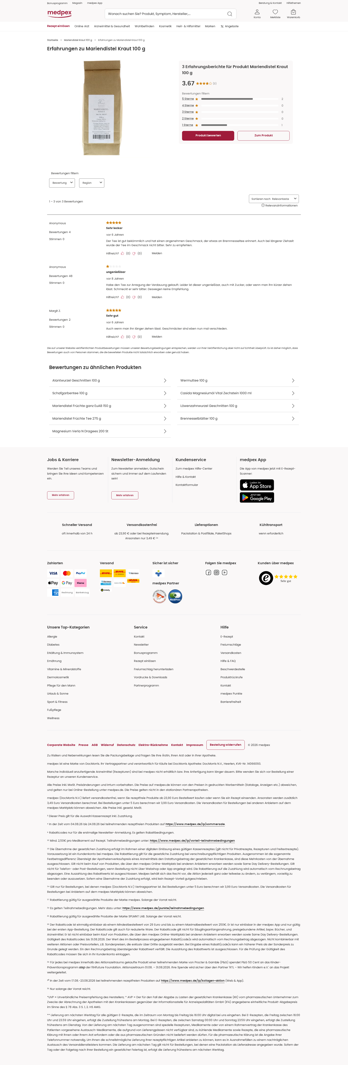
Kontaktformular (187, 485)
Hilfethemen (294, 3)
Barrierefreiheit (231, 702)
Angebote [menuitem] (232, 26)
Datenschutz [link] (126, 745)
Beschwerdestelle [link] (233, 669)
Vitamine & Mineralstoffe (64, 669)
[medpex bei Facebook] (208, 572)
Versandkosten (231, 653)
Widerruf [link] (107, 745)
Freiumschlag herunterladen (153, 669)
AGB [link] (95, 745)
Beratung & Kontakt (270, 3)
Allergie (52, 637)
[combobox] (170, 14)
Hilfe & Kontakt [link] (186, 477)
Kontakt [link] (226, 685)
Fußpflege (54, 710)
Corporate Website (61, 745)
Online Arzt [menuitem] (82, 26)
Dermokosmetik (58, 677)
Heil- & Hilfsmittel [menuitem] (188, 26)
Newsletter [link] (141, 645)
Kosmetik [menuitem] (165, 26)
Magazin (77, 3)
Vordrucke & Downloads (150, 677)
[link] (159, 596)
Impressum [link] (194, 745)
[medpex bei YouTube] (224, 572)
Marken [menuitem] (210, 26)
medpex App (94, 3)
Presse (83, 745)
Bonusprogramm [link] (57, 3)
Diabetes (53, 645)
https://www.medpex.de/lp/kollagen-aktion (193, 980)
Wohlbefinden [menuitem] (144, 26)
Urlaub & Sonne (57, 694)
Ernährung (54, 661)
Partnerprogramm (146, 685)
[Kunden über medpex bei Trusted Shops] (279, 578)
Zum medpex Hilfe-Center (194, 469)
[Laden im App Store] (269, 485)
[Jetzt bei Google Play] (269, 497)
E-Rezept (227, 637)
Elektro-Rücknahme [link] (153, 745)
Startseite (52, 40)
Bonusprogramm (145, 653)
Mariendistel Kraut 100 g (78, 40)
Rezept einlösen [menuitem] (58, 26)
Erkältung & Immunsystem (65, 653)
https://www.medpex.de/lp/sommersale (195, 824)
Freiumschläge (231, 645)
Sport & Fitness (57, 702)
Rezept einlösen (145, 661)
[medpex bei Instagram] (216, 572)
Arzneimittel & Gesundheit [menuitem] (112, 26)
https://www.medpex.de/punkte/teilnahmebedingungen (163, 908)
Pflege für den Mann (61, 685)
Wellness (53, 718)
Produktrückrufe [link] (232, 677)
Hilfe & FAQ (228, 661)
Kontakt (139, 637)
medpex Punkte (231, 694)
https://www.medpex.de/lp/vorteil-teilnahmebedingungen (192, 840)
